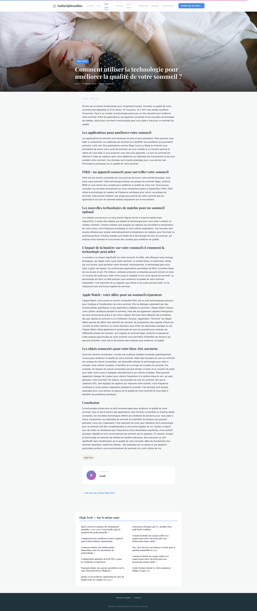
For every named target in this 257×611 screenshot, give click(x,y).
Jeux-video (128, 6)
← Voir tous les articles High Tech (98, 493)
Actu (99, 6)
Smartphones (168, 6)
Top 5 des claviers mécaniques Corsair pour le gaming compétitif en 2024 (153, 548)
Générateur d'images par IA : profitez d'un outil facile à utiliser (152, 528)
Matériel (155, 6)
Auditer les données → (191, 6)
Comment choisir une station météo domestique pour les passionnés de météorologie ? (97, 550)
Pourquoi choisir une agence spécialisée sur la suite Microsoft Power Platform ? (102, 569)
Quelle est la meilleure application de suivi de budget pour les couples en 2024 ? (102, 578)
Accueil (90, 6)
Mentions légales (123, 598)
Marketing (143, 6)
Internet (119, 6)
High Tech (106, 6)
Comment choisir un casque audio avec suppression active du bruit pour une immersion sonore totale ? (150, 538)
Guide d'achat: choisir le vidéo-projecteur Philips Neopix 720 (151, 569)
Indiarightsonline (67, 6)
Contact (137, 598)
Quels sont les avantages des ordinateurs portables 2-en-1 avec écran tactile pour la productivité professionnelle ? (100, 529)
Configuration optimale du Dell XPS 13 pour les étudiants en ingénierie (101, 560)
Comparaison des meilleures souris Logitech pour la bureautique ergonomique (102, 540)
